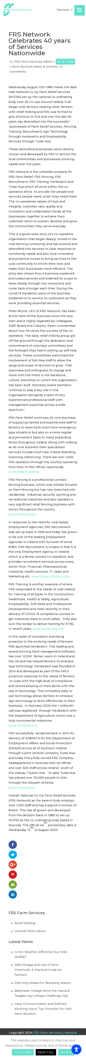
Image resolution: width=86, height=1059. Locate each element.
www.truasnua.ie (21, 787)
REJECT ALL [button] (46, 1052)
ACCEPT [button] (66, 1052)
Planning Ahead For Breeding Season (42, 983)
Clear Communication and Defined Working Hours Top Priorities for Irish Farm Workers (43, 1009)
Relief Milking (24, 923)
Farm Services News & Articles (34, 66)
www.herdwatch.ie (23, 725)
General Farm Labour (30, 931)
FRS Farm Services (47, 1033)
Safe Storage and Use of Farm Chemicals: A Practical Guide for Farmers (38, 970)
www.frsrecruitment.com (50, 576)
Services (63, 10)
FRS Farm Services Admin (33, 61)
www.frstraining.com (48, 629)
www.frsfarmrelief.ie (24, 472)
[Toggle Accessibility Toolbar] (76, 1049)
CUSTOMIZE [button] (22, 1052)
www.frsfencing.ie (22, 514)
